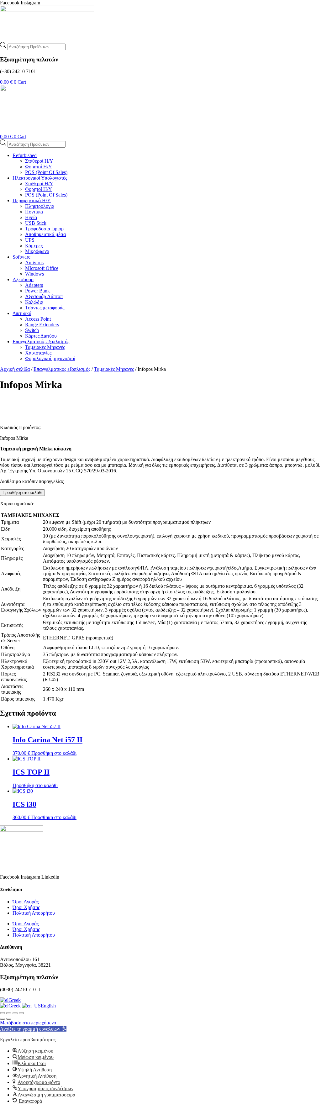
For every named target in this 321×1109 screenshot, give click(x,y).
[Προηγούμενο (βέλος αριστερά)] (2, 1019)
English (48, 1005)
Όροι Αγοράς (26, 901)
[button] (33, 1029)
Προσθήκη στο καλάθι (22, 492)
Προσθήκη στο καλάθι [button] (53, 753)
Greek (14, 1000)
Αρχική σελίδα (15, 369)
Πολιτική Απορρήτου (34, 913)
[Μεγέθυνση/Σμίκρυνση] (2, 1013)
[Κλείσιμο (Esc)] (21, 1013)
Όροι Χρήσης (26, 907)
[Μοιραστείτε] (15, 1013)
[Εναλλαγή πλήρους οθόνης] (8, 1013)
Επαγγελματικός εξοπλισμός (62, 369)
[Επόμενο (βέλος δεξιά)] (8, 1019)
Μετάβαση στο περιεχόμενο (28, 1022)
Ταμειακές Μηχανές (114, 369)
